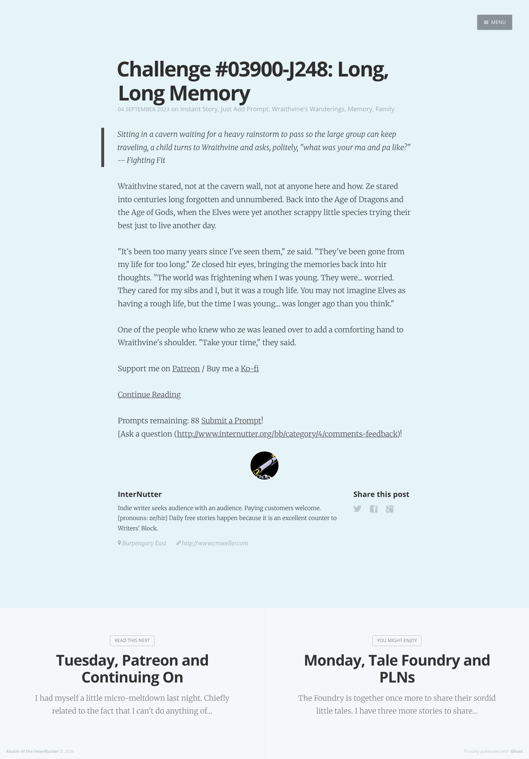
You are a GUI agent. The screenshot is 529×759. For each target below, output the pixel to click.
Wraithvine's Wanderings (308, 109)
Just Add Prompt (245, 109)
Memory (360, 109)
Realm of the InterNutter (32, 751)
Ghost (516, 751)
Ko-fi (250, 368)
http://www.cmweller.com (215, 543)
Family (385, 109)
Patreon (186, 368)
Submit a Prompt (231, 420)
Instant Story (198, 109)
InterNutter (140, 494)
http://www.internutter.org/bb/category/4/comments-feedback (287, 434)
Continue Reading (149, 394)
